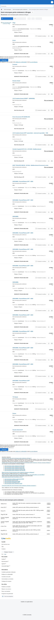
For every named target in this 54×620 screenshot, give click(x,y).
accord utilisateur (33, 62)
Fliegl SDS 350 (4, 534)
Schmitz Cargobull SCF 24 (5, 522)
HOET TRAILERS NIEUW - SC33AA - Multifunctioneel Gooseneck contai (30, 165)
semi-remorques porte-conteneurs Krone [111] (14, 467)
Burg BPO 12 (4, 530)
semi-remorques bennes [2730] (11, 480)
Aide (2, 546)
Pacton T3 (3, 510)
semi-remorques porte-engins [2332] (12, 481)
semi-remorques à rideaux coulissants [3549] (14, 479)
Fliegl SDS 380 (4, 514)
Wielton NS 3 (3, 503)
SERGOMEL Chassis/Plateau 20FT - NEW (23, 181)
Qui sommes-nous (6, 544)
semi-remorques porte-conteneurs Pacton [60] (14, 468)
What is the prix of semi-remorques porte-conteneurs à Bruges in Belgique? (18, 472)
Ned (5, 554)
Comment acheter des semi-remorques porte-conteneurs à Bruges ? (16, 458)
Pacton (14, 413)
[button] (52, 2)
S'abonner (4, 60)
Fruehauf (15, 64)
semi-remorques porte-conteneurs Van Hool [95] (15, 470)
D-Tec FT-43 (3, 526)
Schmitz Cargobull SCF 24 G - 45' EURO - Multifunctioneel (27, 149)
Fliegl (14, 22)
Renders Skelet (16, 80)
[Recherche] (52, 6)
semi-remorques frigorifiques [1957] (12, 482)
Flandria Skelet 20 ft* (18, 429)
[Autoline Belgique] (8, 2)
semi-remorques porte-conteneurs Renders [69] (15, 469)
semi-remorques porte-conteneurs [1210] (13, 483)
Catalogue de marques (6, 581)
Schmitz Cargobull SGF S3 (5, 518)
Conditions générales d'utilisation (9, 572)
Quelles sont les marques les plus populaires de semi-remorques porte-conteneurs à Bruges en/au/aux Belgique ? (26, 462)
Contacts (3, 548)
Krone (14, 40)
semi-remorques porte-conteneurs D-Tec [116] (14, 465)
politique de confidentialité (20, 62)
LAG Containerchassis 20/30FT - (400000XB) (24, 98)
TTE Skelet (15, 397)
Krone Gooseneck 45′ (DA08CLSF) (21, 116)
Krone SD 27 (3, 507)
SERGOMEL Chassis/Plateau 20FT (21, 380)
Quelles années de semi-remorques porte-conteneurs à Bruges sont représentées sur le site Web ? (23, 474)
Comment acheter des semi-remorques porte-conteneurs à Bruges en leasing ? (19, 485)
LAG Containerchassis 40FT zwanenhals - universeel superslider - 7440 (30, 133)
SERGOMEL (16, 216)
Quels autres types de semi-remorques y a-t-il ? (12, 476)
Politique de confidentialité (7, 574)
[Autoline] (1, 9)
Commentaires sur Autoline (7, 579)
